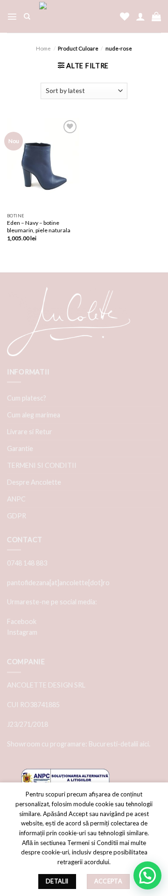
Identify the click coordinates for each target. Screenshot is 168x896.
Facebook (21, 621)
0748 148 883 (27, 563)
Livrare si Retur (29, 432)
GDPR (16, 516)
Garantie (20, 448)
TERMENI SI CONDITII (42, 465)
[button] (147, 875)
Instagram (22, 632)
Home (43, 48)
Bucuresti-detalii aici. (119, 744)
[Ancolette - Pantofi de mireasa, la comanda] (75, 16)
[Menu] (12, 16)
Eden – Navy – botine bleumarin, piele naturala (38, 226)
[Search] (27, 16)
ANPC (16, 499)
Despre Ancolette (34, 482)
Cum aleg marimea (33, 415)
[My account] (140, 16)
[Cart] (156, 16)
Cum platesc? (26, 398)
